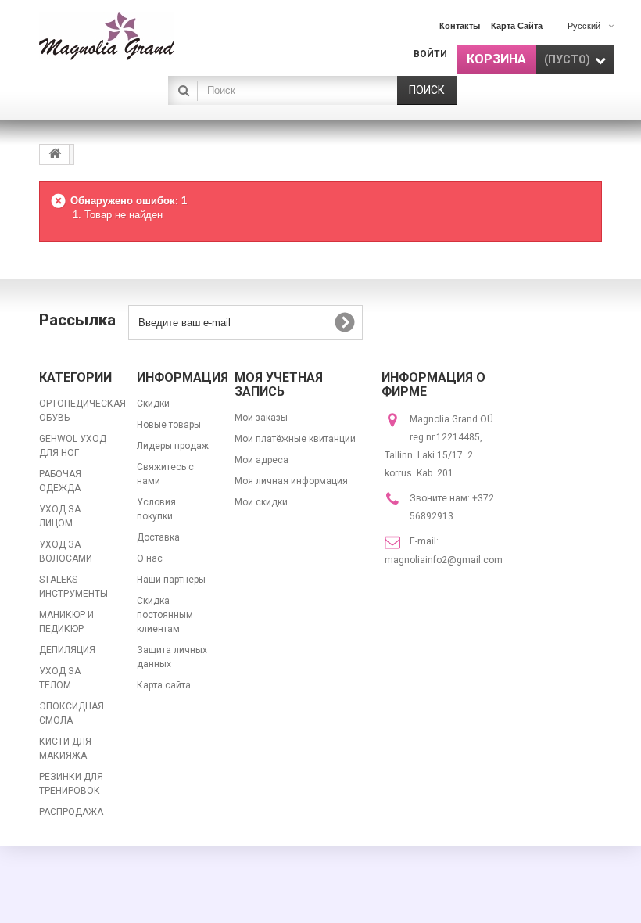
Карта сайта (164, 685)
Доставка (158, 537)
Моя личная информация (291, 481)
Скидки (153, 403)
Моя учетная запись (279, 384)
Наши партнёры (171, 579)
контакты (459, 26)
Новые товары (169, 424)
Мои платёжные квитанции (295, 438)
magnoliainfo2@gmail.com (444, 560)
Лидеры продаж (173, 445)
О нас (150, 558)
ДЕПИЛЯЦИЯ (67, 650)
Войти (430, 53)
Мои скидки (261, 502)
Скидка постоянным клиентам (165, 614)
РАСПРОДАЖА (71, 811)
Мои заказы (261, 417)
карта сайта (517, 26)
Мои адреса (261, 459)
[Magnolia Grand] (125, 36)
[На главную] (55, 154)
